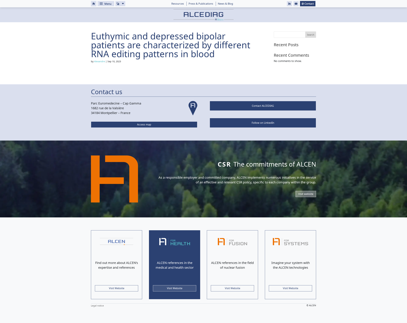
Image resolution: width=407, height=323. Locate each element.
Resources (177, 3)
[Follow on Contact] (307, 3)
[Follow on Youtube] (296, 3)
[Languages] (120, 3)
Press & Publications (201, 3)
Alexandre (99, 61)
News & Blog (225, 3)
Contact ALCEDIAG (263, 106)
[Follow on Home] (93, 3)
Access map (144, 124)
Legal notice (97, 305)
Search (310, 34)
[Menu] (106, 3)
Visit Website (116, 288)
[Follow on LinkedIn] (289, 3)
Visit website (305, 193)
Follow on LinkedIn (263, 122)
